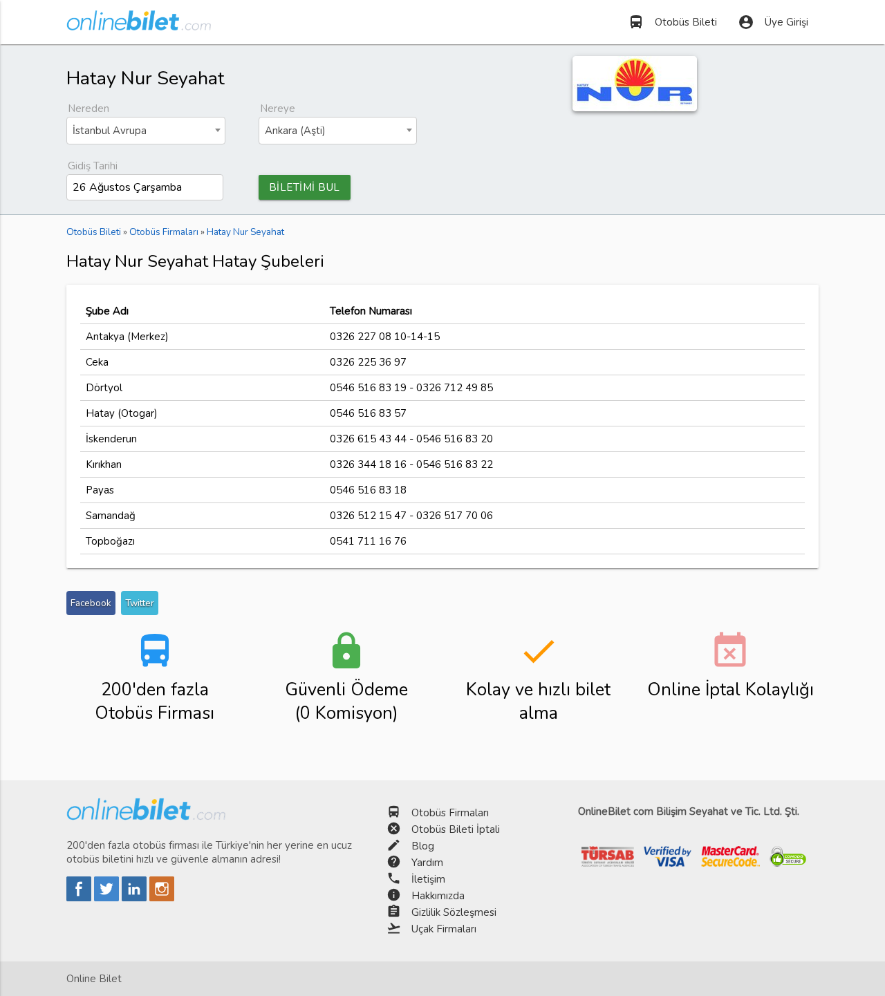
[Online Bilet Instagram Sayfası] (161, 898)
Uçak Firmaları (443, 929)
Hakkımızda (438, 896)
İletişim (428, 879)
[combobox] (145, 130)
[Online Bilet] (138, 25)
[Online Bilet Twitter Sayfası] (108, 898)
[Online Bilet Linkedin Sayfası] (135, 898)
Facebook (91, 603)
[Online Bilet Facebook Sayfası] (80, 898)
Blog (422, 846)
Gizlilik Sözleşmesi (453, 912)
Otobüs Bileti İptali (455, 829)
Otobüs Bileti (672, 22)
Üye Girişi (773, 22)
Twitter (139, 603)
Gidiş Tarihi (93, 166)
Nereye (277, 108)
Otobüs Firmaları (450, 813)
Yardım (427, 863)
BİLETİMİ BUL (304, 187)
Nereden (88, 108)
